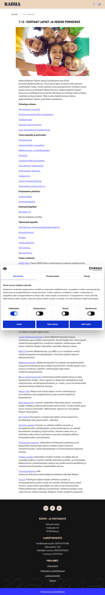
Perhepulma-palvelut (29, 442)
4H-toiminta (25, 247)
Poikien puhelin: (26, 457)
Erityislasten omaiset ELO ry (32, 186)
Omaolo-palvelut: (27, 425)
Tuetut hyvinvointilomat (30, 181)
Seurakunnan (25, 227)
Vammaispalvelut (27, 201)
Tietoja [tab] (87, 276)
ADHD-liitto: (24, 263)
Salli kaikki (86, 324)
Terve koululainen (27, 471)
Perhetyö (23, 155)
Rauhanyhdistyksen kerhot (47, 227)
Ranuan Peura (25, 252)
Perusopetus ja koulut (29, 109)
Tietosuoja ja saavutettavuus (52, 571)
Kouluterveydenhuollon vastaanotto (36, 114)
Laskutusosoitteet (52, 575)
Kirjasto (22, 237)
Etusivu (15, 14)
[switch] (39, 313)
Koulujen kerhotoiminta (30, 124)
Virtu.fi (22, 479)
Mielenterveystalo (27, 362)
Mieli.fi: (22, 351)
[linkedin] (59, 508)
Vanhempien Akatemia (29, 170)
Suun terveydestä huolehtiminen (34, 129)
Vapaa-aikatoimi (27, 242)
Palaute (52, 580)
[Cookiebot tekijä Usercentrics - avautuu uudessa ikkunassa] (91, 269)
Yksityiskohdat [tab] (52, 276)
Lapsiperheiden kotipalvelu (32, 160)
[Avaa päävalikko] (99, 4)
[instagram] (45, 508)
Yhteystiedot (52, 566)
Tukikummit (24, 176)
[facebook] (52, 508)
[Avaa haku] (94, 4)
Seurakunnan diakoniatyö (31, 165)
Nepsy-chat (24, 391)
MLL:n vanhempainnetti (30, 377)
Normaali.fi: (24, 417)
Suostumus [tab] (18, 276)
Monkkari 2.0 (25, 211)
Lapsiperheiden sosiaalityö (31, 145)
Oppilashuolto (25, 119)
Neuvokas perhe (26, 402)
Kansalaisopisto (26, 232)
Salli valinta (52, 324)
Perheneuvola (25, 140)
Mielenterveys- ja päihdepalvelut (34, 150)
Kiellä (19, 324)
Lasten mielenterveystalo (31, 337)
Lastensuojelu (25, 196)
